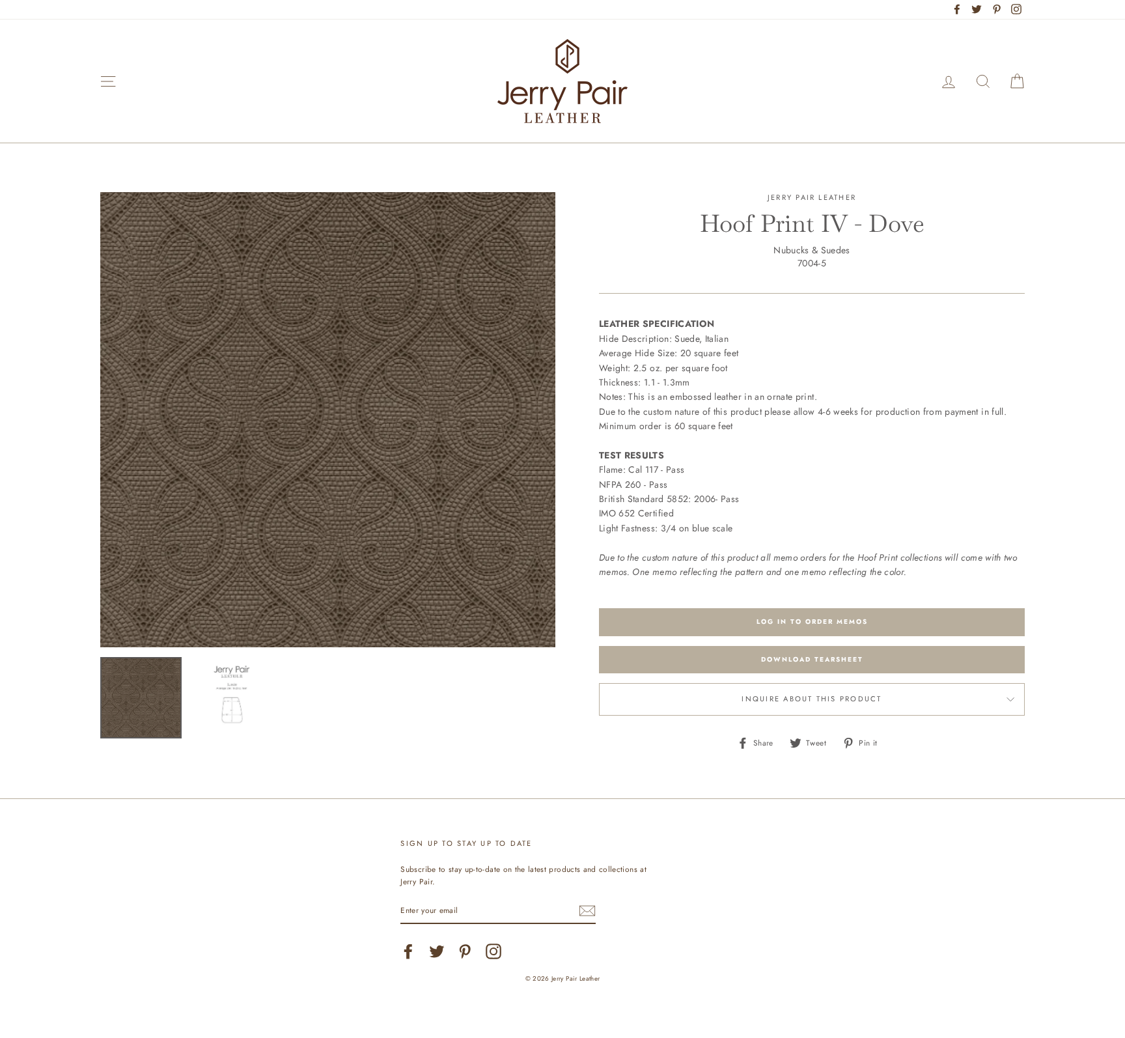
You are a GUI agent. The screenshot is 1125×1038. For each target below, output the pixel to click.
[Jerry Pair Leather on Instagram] (493, 951)
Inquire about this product (812, 699)
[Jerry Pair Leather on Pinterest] (465, 951)
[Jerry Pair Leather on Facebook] (408, 951)
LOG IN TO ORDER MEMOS (812, 621)
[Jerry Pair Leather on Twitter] (437, 951)
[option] (327, 419)
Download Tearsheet (812, 659)
